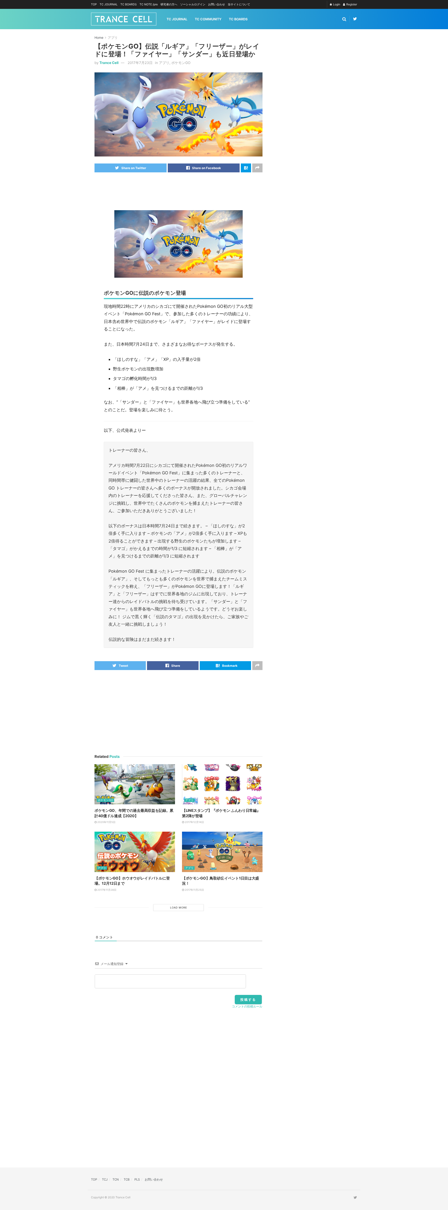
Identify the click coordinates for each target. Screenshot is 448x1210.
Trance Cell (109, 62)
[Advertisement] (179, 191)
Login (336, 4)
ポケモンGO (180, 62)
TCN (115, 1179)
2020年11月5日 (106, 822)
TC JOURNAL (109, 4)
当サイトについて (239, 4)
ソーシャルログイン (192, 4)
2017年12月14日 (194, 822)
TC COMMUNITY (208, 19)
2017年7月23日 (140, 62)
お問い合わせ (216, 4)
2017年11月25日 (194, 889)
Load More (178, 907)
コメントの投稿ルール (247, 1006)
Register (351, 4)
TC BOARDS (128, 4)
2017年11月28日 (106, 889)
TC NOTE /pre (149, 4)
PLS (137, 1179)
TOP (94, 4)
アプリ (113, 37)
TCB (127, 1179)
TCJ (105, 1179)
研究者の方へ (169, 4)
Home (98, 37)
